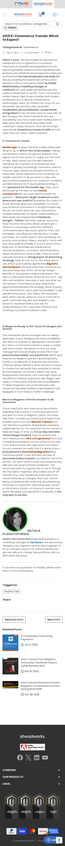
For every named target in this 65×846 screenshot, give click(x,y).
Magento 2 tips (11, 591)
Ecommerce (31, 47)
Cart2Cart (36, 542)
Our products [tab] (12, 777)
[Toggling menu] (5, 14)
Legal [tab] (6, 783)
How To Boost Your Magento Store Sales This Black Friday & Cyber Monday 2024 (39, 662)
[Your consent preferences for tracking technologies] (59, 840)
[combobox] (32, 23)
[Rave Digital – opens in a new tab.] (21, 4)
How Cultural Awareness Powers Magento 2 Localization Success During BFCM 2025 (40, 686)
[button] (43, 4)
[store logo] (23, 14)
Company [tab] (9, 770)
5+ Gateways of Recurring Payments (36, 637)
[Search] (58, 23)
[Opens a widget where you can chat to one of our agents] (52, 840)
